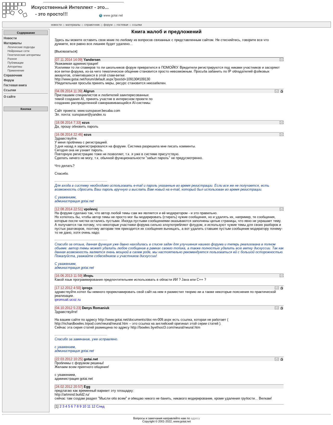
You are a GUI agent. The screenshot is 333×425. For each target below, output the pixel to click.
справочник (92, 24)
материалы (73, 24)
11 (89, 406)
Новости (10, 38)
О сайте (10, 97)
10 (84, 406)
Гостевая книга (15, 85)
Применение (16, 70)
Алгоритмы (15, 66)
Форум (9, 80)
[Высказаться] (66, 51)
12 (93, 406)
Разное (12, 58)
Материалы (13, 43)
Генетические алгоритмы (24, 54)
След (100, 406)
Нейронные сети (18, 51)
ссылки (137, 24)
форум (108, 24)
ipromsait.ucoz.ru (68, 300)
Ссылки (10, 90)
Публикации (15, 62)
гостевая (122, 24)
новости (56, 24)
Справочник (13, 75)
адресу (195, 418)
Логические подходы (21, 47)
